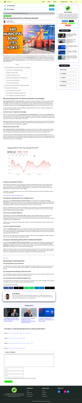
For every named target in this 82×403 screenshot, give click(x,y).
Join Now (51, 5)
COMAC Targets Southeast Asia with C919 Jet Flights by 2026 (20, 343)
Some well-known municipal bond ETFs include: (13, 195)
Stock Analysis (29, 396)
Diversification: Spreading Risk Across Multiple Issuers (16, 77)
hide (17, 64)
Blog (71, 1)
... (13, 299)
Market (54, 1)
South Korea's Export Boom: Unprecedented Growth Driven (20, 333)
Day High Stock (64, 1)
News (49, 1)
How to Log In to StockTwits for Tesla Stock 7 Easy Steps (71, 51)
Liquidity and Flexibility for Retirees (12, 75)
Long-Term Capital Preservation (12, 82)
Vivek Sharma (10, 21)
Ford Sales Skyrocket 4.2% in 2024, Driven (16, 348)
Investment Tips (8, 13)
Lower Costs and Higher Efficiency (12, 80)
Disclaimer (44, 394)
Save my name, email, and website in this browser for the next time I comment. (20, 378)
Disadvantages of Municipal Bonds (11, 87)
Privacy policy (44, 396)
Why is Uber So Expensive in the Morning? (16, 338)
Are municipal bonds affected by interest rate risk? (15, 93)
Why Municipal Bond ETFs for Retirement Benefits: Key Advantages (17, 67)
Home (43, 1)
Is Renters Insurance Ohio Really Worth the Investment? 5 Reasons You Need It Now (71, 56)
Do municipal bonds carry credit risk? (13, 90)
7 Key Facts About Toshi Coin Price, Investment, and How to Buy (46, 320)
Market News (29, 392)
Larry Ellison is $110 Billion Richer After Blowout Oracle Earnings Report (11, 320)
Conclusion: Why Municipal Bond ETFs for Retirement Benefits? (16, 85)
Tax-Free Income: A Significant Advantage (14, 70)
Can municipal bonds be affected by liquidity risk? (15, 95)
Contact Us (44, 392)
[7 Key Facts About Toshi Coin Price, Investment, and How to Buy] (46, 316)
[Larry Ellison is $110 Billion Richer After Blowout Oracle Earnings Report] (11, 316)
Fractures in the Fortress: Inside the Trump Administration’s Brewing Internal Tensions (28, 320)
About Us (44, 390)
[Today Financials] (8, 1)
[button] (76, 1)
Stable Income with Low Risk (11, 72)
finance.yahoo (6, 258)
